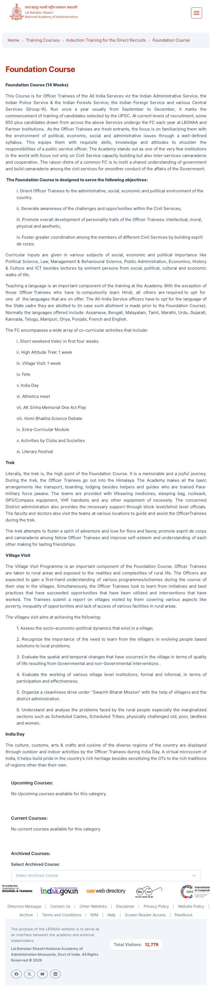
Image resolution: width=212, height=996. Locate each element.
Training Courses (43, 40)
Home (13, 40)
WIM (94, 914)
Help (111, 914)
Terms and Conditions (61, 914)
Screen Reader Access (145, 914)
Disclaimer (125, 906)
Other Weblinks (93, 906)
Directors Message (24, 906)
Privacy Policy (156, 906)
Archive (26, 914)
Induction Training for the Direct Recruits (106, 40)
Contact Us (60, 906)
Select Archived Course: (35, 864)
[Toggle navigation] (196, 12)
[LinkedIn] (55, 974)
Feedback (184, 914)
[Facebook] (16, 974)
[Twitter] (29, 974)
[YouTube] (42, 974)
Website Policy (191, 906)
